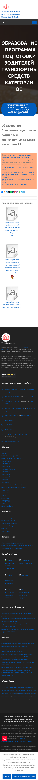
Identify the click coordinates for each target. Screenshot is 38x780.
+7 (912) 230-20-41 (25, 184)
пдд (8, 687)
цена (30, 701)
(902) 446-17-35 (9, 420)
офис (32, 701)
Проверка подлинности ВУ (10, 523)
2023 (28, 701)
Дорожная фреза (7, 506)
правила (30, 696)
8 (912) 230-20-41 (26, 415)
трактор (2, 693)
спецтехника (7, 696)
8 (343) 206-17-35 (13, 392)
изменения (21, 687)
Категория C (5, 472)
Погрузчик (5, 490)
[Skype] (22, 192)
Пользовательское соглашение (12, 548)
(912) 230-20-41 (9, 425)
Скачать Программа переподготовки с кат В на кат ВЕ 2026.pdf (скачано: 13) (12, 304)
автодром (23, 690)
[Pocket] (15, 192)
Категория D (5, 474)
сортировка (33, 693)
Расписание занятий (8, 520)
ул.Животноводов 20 (11, 415)
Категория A (5, 464)
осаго (10, 696)
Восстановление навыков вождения (13, 487)
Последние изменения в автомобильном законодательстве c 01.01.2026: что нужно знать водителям (17, 662)
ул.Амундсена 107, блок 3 (12, 401)
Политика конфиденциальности (12, 543)
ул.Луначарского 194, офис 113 (14, 408)
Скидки (4, 453)
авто (17, 693)
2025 (2, 701)
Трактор (4, 495)
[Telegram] (24, 192)
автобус (22, 701)
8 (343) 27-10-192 (28, 396)
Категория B (5, 466)
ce (34, 701)
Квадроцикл (5, 482)
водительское (3, 704)
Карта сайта (5, 531)
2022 (13, 693)
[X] (9, 192)
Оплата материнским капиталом (12, 458)
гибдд (32, 690)
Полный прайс (6, 461)
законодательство (12, 701)
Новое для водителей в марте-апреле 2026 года (17, 644)
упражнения (17, 690)
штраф (15, 693)
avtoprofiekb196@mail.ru (11, 17)
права (8, 690)
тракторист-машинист (10, 704)
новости (2, 696)
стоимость (28, 690)
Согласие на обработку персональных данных (17, 546)
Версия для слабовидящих (10, 14)
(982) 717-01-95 (9, 429)
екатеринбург (17, 701)
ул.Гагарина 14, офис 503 (12, 396)
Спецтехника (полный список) (11, 485)
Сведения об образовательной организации (16, 526)
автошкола (3, 687)
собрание (31, 687)
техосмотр (6, 693)
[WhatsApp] (19, 192)
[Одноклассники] (4, 192)
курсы (10, 693)
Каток (3, 503)
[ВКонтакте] (2, 192)
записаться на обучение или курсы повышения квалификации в (16, 157)
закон (16, 696)
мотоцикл (12, 690)
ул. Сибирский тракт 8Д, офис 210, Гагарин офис (19, 389)
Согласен (7, 777)
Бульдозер (5, 498)
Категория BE (5, 477)
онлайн (35, 690)
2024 (25, 701)
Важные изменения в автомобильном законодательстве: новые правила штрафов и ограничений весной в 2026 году (16, 648)
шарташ (13, 696)
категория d (6, 701)
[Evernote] (11, 192)
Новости (4, 528)
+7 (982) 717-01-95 (10, 434)
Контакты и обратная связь (10, 518)
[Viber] (17, 192)
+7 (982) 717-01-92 (28, 172)
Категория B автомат (8, 469)
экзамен (27, 687)
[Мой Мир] (7, 192)
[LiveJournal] (13, 192)
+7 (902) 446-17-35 (21, 434)
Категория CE (6, 479)
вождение (3, 690)
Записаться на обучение (11, 12)
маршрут (29, 693)
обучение (13, 687)
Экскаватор (5, 493)
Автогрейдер (5, 501)
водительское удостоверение (23, 696)
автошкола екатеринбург (23, 693)
